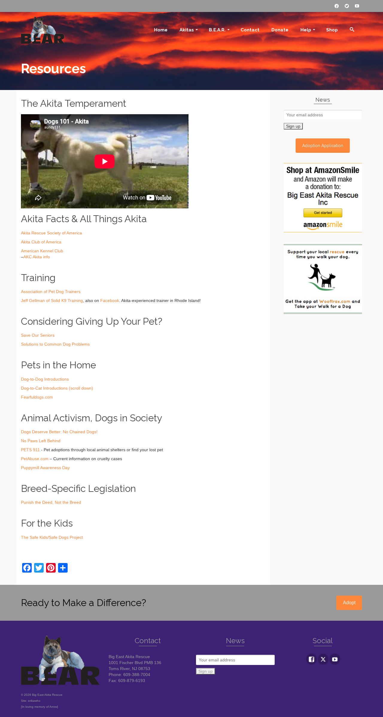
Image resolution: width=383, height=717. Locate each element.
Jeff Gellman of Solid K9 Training (52, 300)
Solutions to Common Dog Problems (55, 344)
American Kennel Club (42, 250)
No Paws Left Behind (40, 440)
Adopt (349, 602)
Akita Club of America (41, 241)
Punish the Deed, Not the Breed (51, 502)
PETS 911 (30, 449)
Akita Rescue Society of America (51, 233)
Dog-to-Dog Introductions (45, 379)
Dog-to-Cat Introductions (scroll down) (57, 388)
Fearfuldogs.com (37, 397)
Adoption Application (322, 145)
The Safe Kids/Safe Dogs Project (52, 537)
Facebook (109, 300)
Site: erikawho (30, 700)
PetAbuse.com (34, 458)
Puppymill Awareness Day (45, 467)
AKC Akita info (36, 256)
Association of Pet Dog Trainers (50, 291)
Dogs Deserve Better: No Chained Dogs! (59, 431)
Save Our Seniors (37, 335)
